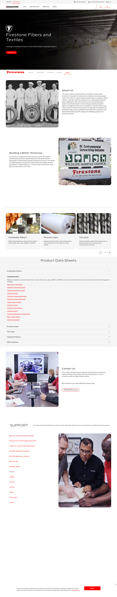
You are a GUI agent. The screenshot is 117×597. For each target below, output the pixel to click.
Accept (92, 588)
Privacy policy (75, 590)
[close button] (116, 584)
